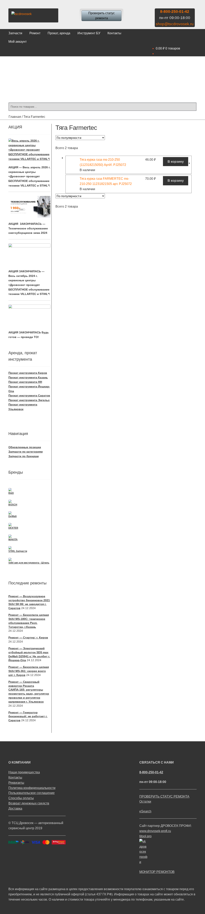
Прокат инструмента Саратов (29, 395)
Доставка (15, 808)
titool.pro (145, 836)
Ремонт (34, 33)
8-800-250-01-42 (174, 11)
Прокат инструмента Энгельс (29, 400)
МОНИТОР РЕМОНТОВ (157, 872)
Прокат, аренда (59, 33)
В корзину (176, 161)
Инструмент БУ (88, 33)
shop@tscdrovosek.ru (175, 24)
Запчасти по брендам (23, 456)
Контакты (114, 33)
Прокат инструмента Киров (27, 372)
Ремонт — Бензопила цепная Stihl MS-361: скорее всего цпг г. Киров (28, 671)
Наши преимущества (24, 772)
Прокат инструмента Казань (28, 377)
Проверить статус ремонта (101, 15)
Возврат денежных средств (28, 803)
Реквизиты (16, 782)
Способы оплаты (21, 798)
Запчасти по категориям (25, 451)
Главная (15, 116)
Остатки (145, 801)
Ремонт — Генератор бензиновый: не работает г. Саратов (27, 716)
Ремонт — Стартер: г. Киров (28, 637)
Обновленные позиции (24, 447)
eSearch (145, 811)
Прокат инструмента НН (25, 381)
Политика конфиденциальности (31, 788)
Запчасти (15, 33)
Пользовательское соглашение (31, 793)
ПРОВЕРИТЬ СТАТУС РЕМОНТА (164, 796)
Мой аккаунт (17, 41)
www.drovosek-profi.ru (155, 831)
